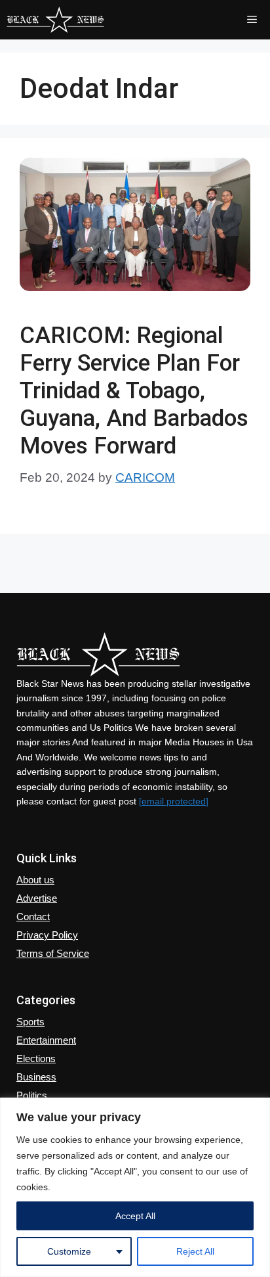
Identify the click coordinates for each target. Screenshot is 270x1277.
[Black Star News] (55, 19)
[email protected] (173, 801)
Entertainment (46, 1040)
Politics (31, 1095)
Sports (30, 1021)
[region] (135, 1187)
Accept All (135, 1216)
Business (36, 1076)
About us (35, 879)
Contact (33, 916)
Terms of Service (52, 953)
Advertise (36, 898)
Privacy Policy (47, 934)
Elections (36, 1058)
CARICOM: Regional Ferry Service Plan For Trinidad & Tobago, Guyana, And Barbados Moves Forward (134, 390)
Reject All (195, 1251)
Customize (69, 1251)
